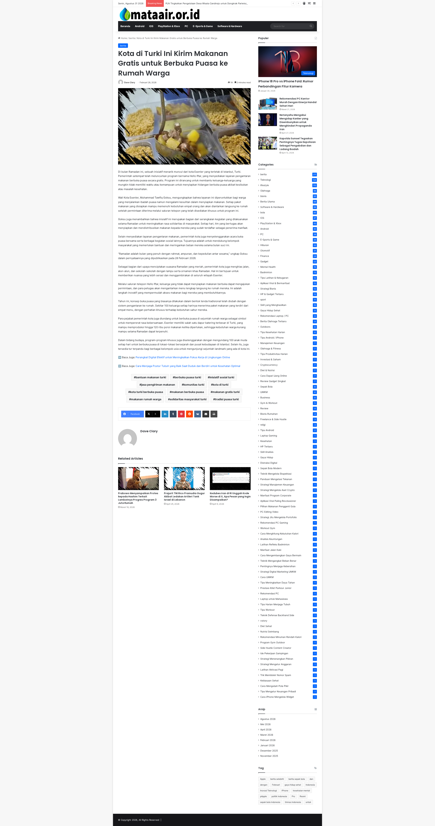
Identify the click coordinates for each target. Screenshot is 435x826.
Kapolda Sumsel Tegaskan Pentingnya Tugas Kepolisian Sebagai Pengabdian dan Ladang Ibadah (298, 144)
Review (264, 408)
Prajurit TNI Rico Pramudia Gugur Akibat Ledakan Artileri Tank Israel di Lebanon (184, 496)
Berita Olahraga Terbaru (273, 321)
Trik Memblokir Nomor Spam (275, 675)
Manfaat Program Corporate (275, 495)
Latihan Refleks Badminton (275, 544)
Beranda (125, 26)
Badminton (266, 272)
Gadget (264, 261)
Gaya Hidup (266, 457)
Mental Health (268, 267)
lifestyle (264, 185)
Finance (264, 256)
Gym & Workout (268, 403)
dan (311, 779)
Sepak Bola (266, 386)
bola (262, 212)
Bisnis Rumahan (269, 413)
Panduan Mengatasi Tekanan (276, 479)
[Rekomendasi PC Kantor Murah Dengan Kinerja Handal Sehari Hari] (267, 103)
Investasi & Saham (270, 359)
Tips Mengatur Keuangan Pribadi (278, 691)
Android (139, 26)
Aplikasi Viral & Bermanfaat (275, 283)
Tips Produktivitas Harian (274, 354)
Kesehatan (266, 441)
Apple (263, 779)
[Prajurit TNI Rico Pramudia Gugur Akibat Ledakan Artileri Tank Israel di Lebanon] (184, 478)
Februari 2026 (268, 740)
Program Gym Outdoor (272, 642)
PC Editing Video (269, 511)
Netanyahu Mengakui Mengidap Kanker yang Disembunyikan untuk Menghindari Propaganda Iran (296, 122)
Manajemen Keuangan (272, 343)
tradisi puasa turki (227, 399)
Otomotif (265, 250)
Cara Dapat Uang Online (273, 375)
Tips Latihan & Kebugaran (274, 277)
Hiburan (264, 245)
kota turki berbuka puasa (146, 392)
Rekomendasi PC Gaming (274, 522)
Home (123, 38)
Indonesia (310, 784)
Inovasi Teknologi (268, 790)
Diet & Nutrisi (267, 370)
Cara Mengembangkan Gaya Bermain (280, 555)
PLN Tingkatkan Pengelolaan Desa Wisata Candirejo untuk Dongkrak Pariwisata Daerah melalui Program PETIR (223, 3)
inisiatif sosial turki (222, 377)
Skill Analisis (266, 452)
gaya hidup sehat (293, 784)
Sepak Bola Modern (271, 468)
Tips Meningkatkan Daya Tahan (277, 582)
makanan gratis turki (226, 392)
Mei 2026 (265, 724)
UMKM (264, 392)
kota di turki (220, 384)
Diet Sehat (266, 626)
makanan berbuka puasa (187, 392)
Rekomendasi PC (269, 593)
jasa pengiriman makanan (158, 384)
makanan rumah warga (146, 399)
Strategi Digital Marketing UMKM (278, 571)
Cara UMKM (267, 577)
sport (263, 299)
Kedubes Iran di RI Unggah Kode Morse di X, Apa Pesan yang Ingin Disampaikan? (230, 496)
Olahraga (265, 190)
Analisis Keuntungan (271, 539)
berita (132, 38)
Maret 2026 (266, 734)
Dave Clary (129, 82)
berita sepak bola (297, 779)
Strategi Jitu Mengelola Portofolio (278, 517)
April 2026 (266, 729)
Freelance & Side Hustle (273, 419)
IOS (151, 26)
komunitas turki (194, 384)
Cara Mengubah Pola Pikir (274, 686)
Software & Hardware (230, 26)
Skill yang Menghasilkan (273, 305)
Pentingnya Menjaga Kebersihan (277, 566)
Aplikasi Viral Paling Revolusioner (278, 501)
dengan (263, 784)
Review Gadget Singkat (273, 381)
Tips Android (267, 430)
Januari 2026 (267, 745)
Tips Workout (267, 609)
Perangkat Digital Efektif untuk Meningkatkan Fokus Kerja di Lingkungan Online (183, 357)
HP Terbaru (266, 446)
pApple (263, 796)
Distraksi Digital (268, 462)
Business (265, 397)
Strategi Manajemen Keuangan (277, 484)
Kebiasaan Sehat (269, 680)
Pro (293, 796)
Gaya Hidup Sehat (270, 310)
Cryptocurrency (269, 365)
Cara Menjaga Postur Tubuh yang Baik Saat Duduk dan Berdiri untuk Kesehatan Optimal (188, 366)
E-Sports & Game (203, 26)
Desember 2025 (269, 750)
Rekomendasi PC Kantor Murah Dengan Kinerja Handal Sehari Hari (298, 102)
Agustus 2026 (268, 719)
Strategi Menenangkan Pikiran (276, 658)
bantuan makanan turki (151, 377)
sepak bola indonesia (270, 802)
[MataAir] (160, 14)
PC (186, 26)
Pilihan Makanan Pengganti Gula (277, 506)
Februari (276, 784)
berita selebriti (277, 779)
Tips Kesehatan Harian (272, 332)
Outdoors (265, 326)
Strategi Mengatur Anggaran (275, 664)
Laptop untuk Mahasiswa (274, 599)
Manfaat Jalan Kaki (270, 550)
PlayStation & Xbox (169, 26)
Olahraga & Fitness (270, 348)
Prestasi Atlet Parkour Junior (275, 588)
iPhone (285, 790)
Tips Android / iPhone (272, 337)
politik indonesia (279, 796)
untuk (308, 802)
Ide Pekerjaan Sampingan (274, 653)
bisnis (263, 196)
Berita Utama (267, 201)
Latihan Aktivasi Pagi (271, 669)
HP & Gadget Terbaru (272, 294)
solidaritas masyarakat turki (188, 399)
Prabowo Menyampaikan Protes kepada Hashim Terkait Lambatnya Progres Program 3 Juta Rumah (138, 498)
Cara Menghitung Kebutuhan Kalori (279, 533)
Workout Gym (267, 528)
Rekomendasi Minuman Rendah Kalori (280, 637)
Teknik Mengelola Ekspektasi (275, 473)
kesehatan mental (301, 790)
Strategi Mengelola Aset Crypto (277, 490)
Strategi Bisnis (268, 288)
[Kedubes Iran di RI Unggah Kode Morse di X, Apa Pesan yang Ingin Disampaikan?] (230, 478)
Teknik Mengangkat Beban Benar (278, 560)
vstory (263, 620)
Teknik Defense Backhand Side (277, 615)
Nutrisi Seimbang (269, 631)
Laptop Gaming (268, 435)
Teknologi (265, 179)
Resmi (303, 796)
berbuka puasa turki (188, 377)
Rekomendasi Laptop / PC (274, 316)
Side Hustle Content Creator (275, 648)
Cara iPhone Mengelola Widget (277, 697)
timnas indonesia (293, 802)
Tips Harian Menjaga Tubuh (275, 604)
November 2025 (269, 756)
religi (262, 424)
